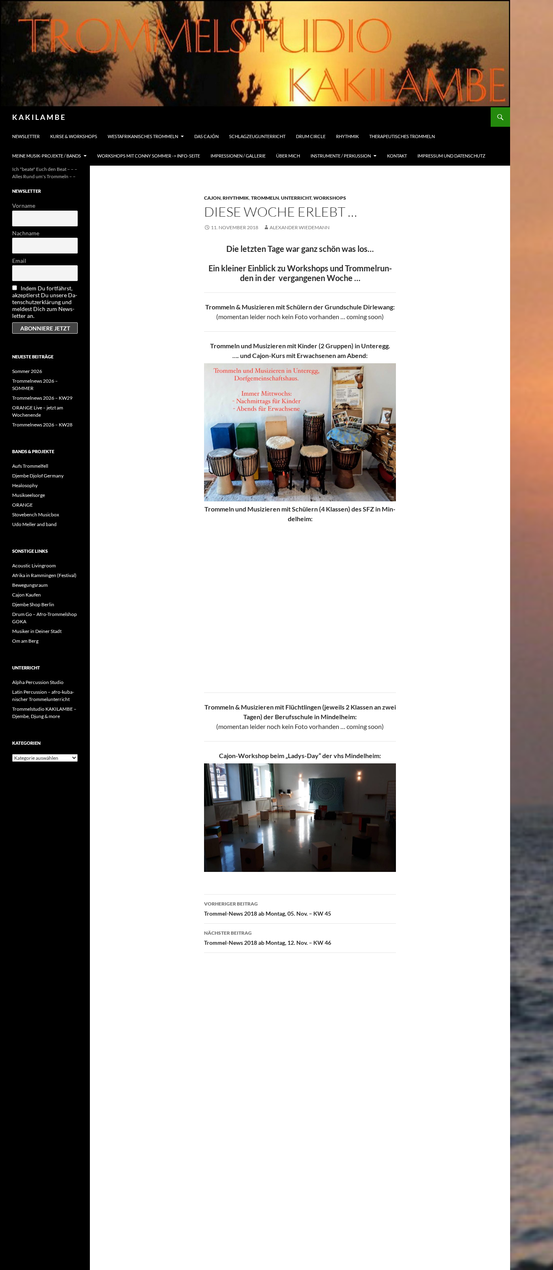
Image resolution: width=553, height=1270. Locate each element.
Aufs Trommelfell (30, 466)
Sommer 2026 (27, 371)
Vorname (23, 205)
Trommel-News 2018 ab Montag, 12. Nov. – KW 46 (267, 938)
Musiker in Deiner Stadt (37, 631)
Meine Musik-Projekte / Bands (46, 155)
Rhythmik (347, 136)
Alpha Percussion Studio (38, 682)
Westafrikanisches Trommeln (143, 136)
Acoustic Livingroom (34, 566)
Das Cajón (206, 136)
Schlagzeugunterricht (257, 136)
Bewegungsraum (30, 585)
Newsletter (26, 136)
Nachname (25, 233)
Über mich (288, 155)
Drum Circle (310, 136)
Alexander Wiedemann (300, 227)
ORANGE (22, 505)
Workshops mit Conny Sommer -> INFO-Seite (148, 155)
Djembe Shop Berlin (33, 604)
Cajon (212, 198)
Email (19, 260)
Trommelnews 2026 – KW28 (42, 425)
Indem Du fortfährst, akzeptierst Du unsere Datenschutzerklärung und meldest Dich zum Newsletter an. (44, 302)
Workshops (329, 198)
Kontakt (397, 155)
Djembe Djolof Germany (38, 476)
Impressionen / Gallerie (238, 155)
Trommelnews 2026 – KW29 (42, 398)
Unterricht (296, 198)
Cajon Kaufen (26, 595)
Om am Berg (25, 641)
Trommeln (265, 198)
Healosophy (25, 485)
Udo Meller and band (34, 524)
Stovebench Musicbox (35, 514)
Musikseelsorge (28, 495)
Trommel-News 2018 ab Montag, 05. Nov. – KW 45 (267, 909)
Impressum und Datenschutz (451, 155)
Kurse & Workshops (73, 136)
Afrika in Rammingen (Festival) (44, 575)
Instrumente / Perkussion (341, 155)
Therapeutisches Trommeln (402, 136)
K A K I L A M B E (38, 117)
